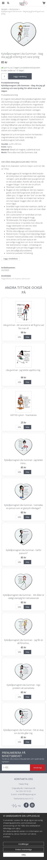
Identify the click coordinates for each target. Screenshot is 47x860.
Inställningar (23, 844)
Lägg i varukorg (20, 76)
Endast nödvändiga (23, 849)
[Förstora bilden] (23, 34)
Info (19, 337)
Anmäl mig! (37, 768)
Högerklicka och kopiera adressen (15, 278)
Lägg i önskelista (10, 258)
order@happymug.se (27, 794)
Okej (24, 854)
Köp (27, 337)
